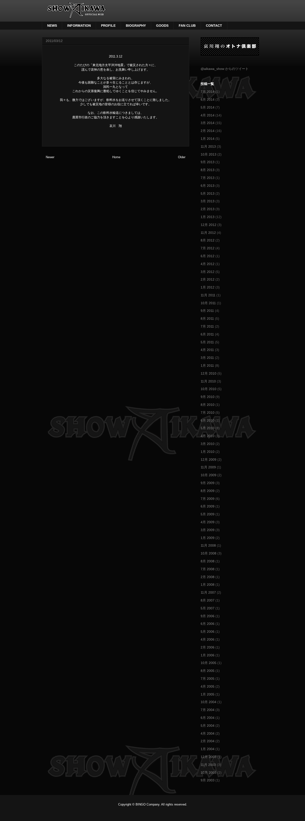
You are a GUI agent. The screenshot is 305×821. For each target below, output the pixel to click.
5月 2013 (207, 193)
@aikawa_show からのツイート (225, 69)
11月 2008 (208, 545)
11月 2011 (208, 295)
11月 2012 (208, 233)
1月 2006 (207, 655)
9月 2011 (207, 311)
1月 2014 (207, 139)
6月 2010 (207, 420)
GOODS (162, 25)
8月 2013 (207, 170)
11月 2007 (208, 592)
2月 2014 (207, 131)
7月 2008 (207, 569)
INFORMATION (79, 25)
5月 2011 (207, 342)
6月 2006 (207, 624)
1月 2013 (207, 217)
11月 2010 (208, 381)
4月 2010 (207, 436)
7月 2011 (207, 326)
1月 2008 (207, 584)
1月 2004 (207, 749)
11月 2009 (208, 467)
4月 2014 (207, 115)
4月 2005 (207, 686)
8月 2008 (207, 561)
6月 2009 (207, 506)
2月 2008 (207, 577)
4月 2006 (207, 639)
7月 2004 (207, 710)
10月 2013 (208, 154)
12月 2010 (208, 373)
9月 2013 (207, 162)
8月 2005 (207, 671)
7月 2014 (207, 92)
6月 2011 (207, 334)
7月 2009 (207, 499)
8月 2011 (207, 318)
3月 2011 (207, 358)
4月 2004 (207, 733)
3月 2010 (207, 444)
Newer (50, 157)
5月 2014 (207, 107)
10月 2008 (208, 553)
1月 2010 (207, 452)
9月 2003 (207, 780)
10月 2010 (208, 389)
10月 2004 (208, 702)
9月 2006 (207, 616)
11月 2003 (208, 765)
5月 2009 (207, 514)
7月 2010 (207, 412)
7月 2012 (207, 248)
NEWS (52, 25)
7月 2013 (207, 178)
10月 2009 (208, 475)
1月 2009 (207, 538)
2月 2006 (207, 647)
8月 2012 (207, 240)
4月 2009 (207, 522)
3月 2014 (207, 123)
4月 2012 (207, 264)
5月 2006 (207, 631)
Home (116, 157)
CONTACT (214, 25)
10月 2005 (208, 663)
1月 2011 (207, 365)
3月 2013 (207, 201)
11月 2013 (208, 146)
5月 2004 (207, 725)
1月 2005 (207, 694)
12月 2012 (208, 225)
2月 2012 (207, 279)
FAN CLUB (187, 25)
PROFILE (108, 25)
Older (181, 157)
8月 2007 (207, 600)
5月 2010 (207, 428)
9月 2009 (207, 483)
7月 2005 (207, 678)
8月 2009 (207, 491)
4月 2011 (207, 350)
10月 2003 (208, 772)
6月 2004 (207, 718)
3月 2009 (207, 530)
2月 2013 (207, 209)
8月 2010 (207, 405)
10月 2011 (208, 303)
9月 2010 (207, 397)
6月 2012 (207, 256)
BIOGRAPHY (136, 25)
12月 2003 (208, 757)
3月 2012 (207, 272)
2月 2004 (207, 741)
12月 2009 (208, 459)
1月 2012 (207, 287)
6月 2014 (207, 99)
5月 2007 (207, 608)
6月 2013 (207, 186)
